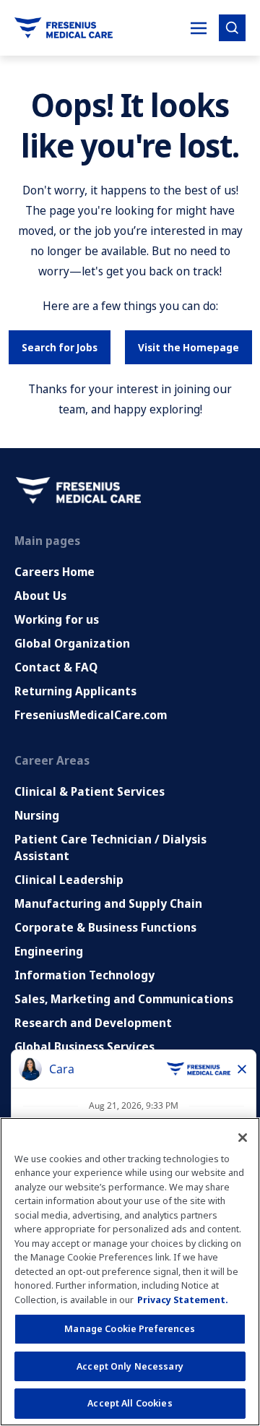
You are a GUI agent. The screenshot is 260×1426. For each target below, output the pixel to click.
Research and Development (93, 1023)
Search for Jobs (60, 347)
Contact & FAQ (56, 667)
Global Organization (72, 643)
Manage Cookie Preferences (129, 1328)
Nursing (36, 815)
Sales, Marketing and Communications (123, 999)
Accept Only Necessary (130, 1366)
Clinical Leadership (69, 880)
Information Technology (84, 975)
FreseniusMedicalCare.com (90, 715)
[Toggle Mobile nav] (198, 28)
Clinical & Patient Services (89, 791)
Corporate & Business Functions (105, 927)
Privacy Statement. (182, 1299)
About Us (40, 596)
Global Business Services (84, 1047)
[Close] (243, 1138)
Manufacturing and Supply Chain (108, 903)
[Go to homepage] (63, 27)
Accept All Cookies (129, 1402)
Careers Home (54, 572)
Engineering (48, 951)
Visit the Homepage (188, 347)
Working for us (56, 619)
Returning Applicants (75, 691)
